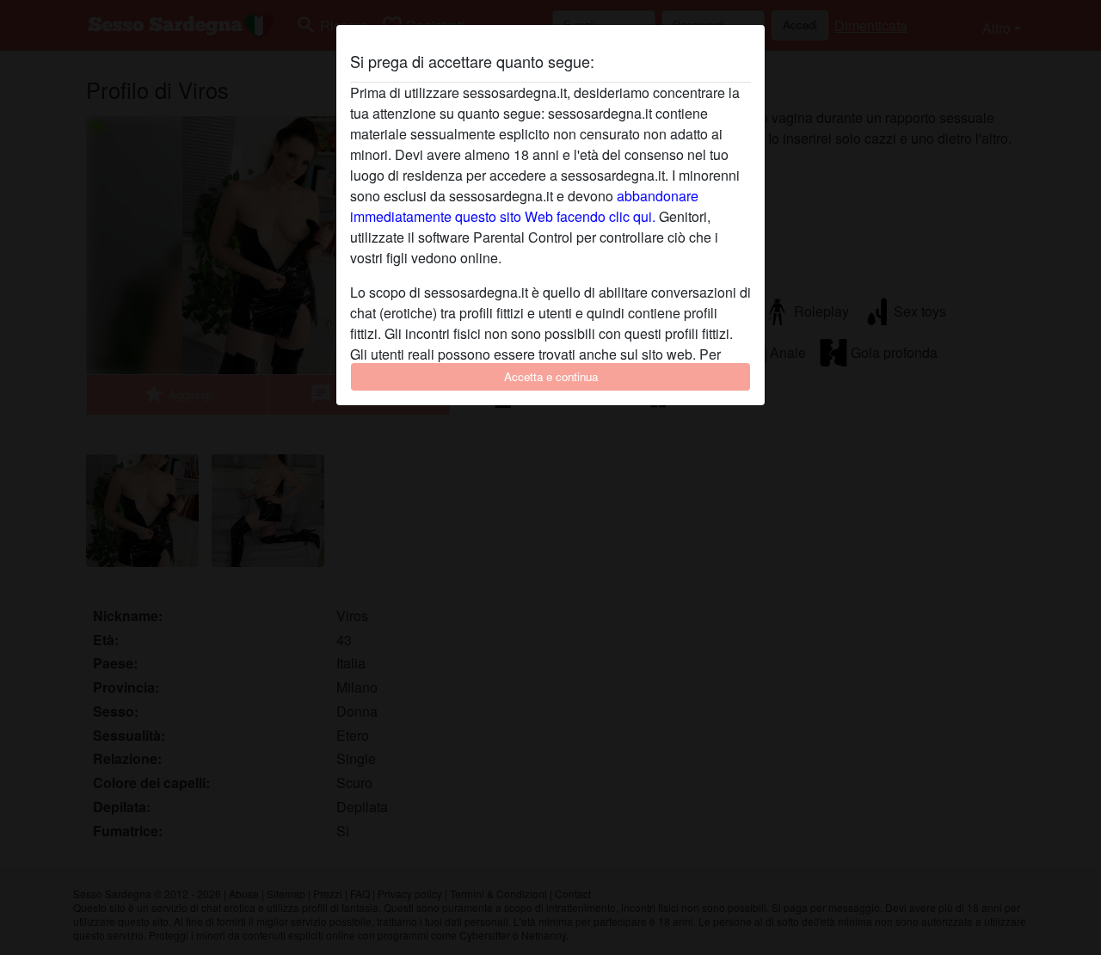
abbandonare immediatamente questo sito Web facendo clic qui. (524, 206)
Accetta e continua (551, 376)
